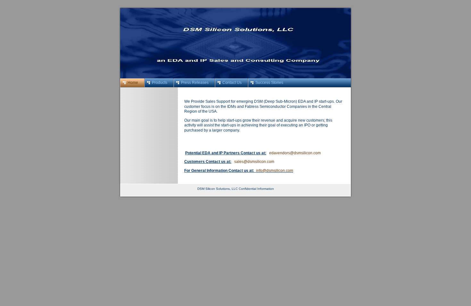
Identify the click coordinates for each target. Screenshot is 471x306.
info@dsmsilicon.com (274, 170)
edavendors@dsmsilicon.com (295, 153)
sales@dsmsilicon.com (254, 161)
